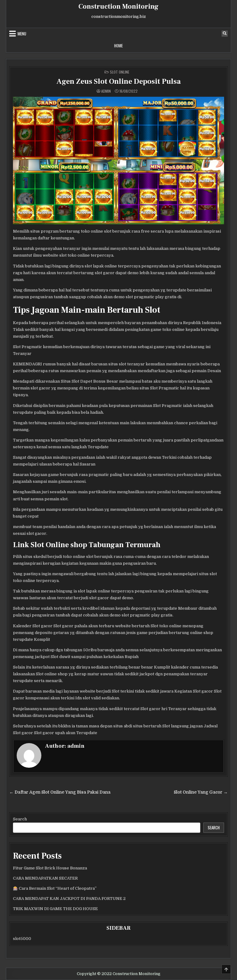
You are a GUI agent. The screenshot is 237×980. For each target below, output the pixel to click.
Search (20, 819)
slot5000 (22, 938)
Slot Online (119, 72)
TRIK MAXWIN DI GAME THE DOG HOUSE (55, 908)
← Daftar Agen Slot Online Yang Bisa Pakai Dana (59, 792)
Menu (22, 33)
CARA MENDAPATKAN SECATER (45, 878)
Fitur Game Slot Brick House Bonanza (50, 868)
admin (106, 91)
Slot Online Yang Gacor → (201, 792)
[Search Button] (225, 33)
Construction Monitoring (118, 6)
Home (118, 46)
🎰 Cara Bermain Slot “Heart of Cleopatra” (55, 888)
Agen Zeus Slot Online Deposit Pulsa (118, 81)
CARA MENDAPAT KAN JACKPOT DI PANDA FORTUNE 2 (69, 898)
